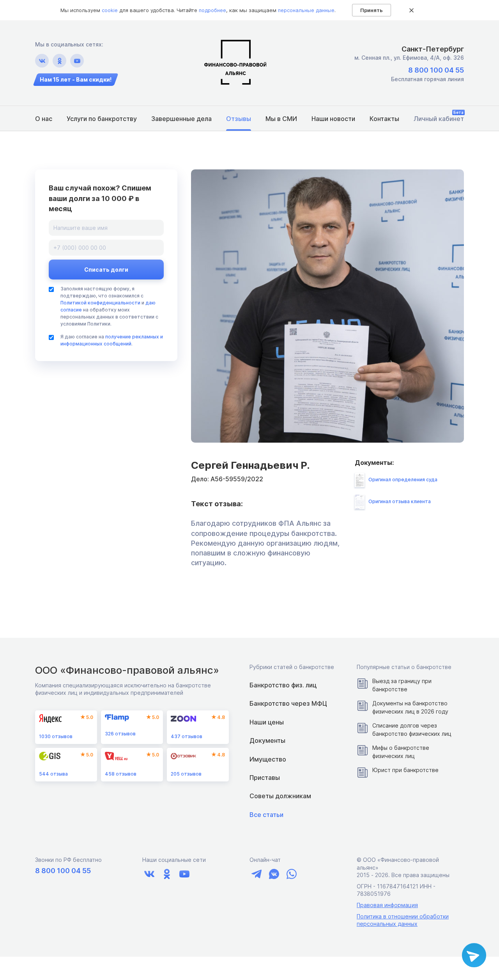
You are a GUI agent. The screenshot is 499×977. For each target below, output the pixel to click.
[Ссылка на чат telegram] (256, 874)
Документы (267, 740)
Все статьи (266, 815)
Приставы (265, 777)
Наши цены (267, 722)
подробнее (212, 10)
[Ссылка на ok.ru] (59, 61)
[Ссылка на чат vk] (274, 874)
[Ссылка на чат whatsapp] (291, 874)
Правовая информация (387, 905)
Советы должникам (280, 796)
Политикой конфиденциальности (100, 303)
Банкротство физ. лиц (283, 685)
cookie (110, 10)
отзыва (53, 774)
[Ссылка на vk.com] (42, 61)
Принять (371, 10)
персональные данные (306, 10)
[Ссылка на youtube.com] (77, 61)
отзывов (56, 736)
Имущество (268, 759)
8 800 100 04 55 (436, 70)
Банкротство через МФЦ (288, 703)
